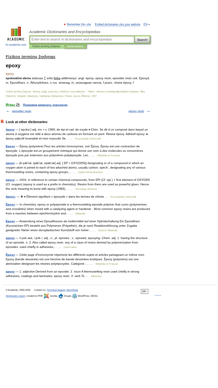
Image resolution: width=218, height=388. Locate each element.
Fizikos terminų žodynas (46, 46)
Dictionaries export (15, 296)
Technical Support (56, 290)
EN (145, 24)
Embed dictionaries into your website (117, 24)
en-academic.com (16, 44)
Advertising (72, 290)
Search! (142, 39)
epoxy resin (136, 111)
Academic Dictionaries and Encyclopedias (64, 32)
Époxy (10, 254)
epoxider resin (21, 111)
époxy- (11, 196)
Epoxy (10, 146)
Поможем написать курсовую (45, 105)
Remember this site (79, 24)
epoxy (10, 163)
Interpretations (75, 46)
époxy (10, 129)
